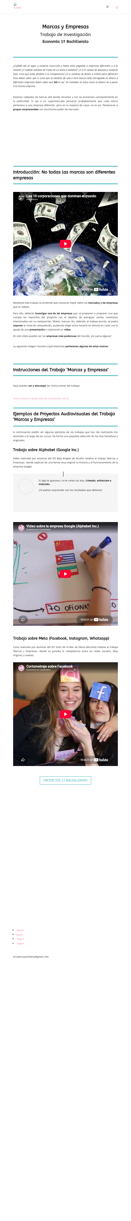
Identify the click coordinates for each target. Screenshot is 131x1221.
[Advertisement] (65, 138)
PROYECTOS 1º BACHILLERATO (65, 780)
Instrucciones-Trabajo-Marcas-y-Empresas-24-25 (41, 398)
